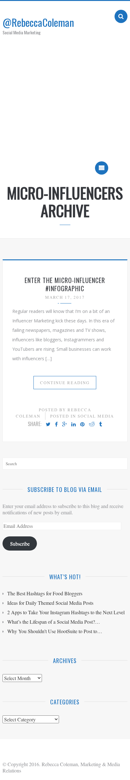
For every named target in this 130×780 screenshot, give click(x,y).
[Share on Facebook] (56, 424)
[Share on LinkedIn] (73, 424)
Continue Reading (65, 382)
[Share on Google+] (64, 424)
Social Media (96, 416)
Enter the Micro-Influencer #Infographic (65, 284)
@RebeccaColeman (38, 22)
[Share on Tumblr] (100, 424)
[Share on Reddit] (92, 424)
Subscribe (20, 543)
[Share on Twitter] (48, 424)
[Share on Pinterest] (82, 424)
